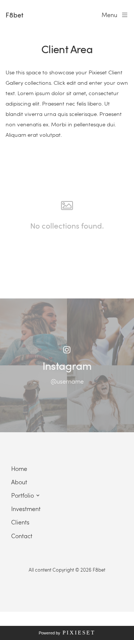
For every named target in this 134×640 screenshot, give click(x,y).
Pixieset (79, 633)
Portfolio (22, 495)
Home (19, 468)
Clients (20, 522)
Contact (21, 536)
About (19, 482)
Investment (26, 509)
